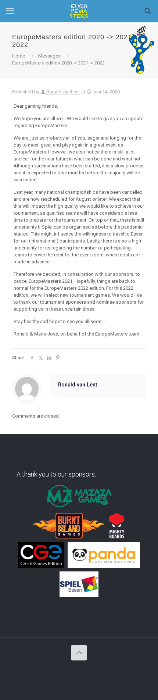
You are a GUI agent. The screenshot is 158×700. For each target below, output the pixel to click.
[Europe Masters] (79, 11)
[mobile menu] (10, 11)
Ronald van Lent (63, 92)
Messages (49, 56)
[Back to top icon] (79, 652)
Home (18, 56)
